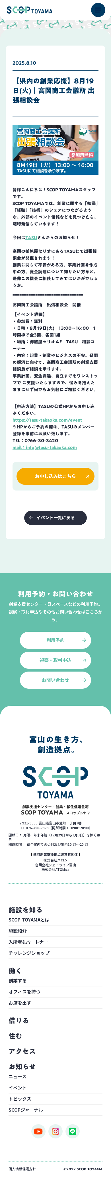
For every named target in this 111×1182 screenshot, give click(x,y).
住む (15, 1036)
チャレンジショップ (29, 953)
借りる (19, 1020)
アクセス (22, 1051)
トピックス (20, 1099)
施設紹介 (18, 931)
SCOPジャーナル (26, 1110)
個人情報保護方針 (22, 1169)
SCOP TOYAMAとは (29, 920)
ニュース (17, 1077)
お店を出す (20, 1003)
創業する (18, 981)
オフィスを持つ (24, 992)
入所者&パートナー (28, 942)
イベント (18, 1088)
